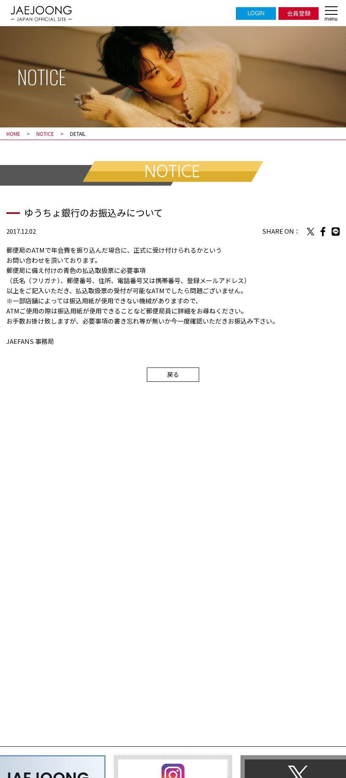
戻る (173, 374)
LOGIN (256, 13)
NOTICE (45, 133)
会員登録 (299, 13)
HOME (13, 133)
